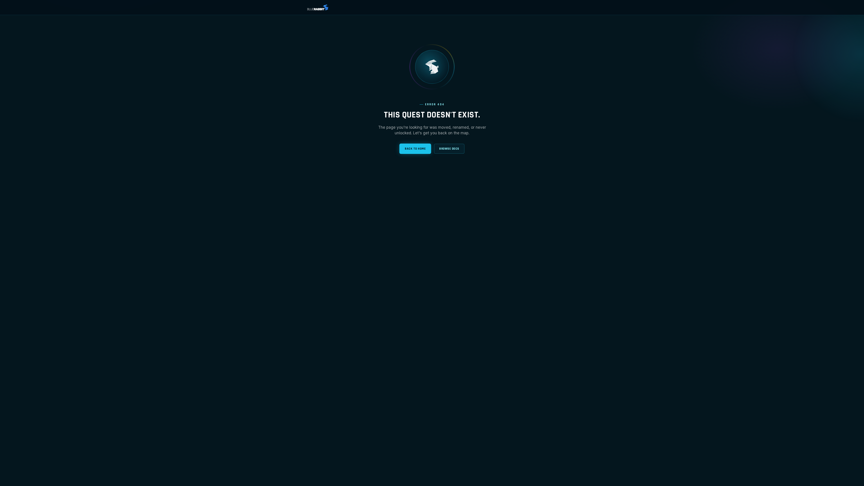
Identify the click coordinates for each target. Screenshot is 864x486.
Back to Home (415, 149)
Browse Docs (449, 149)
